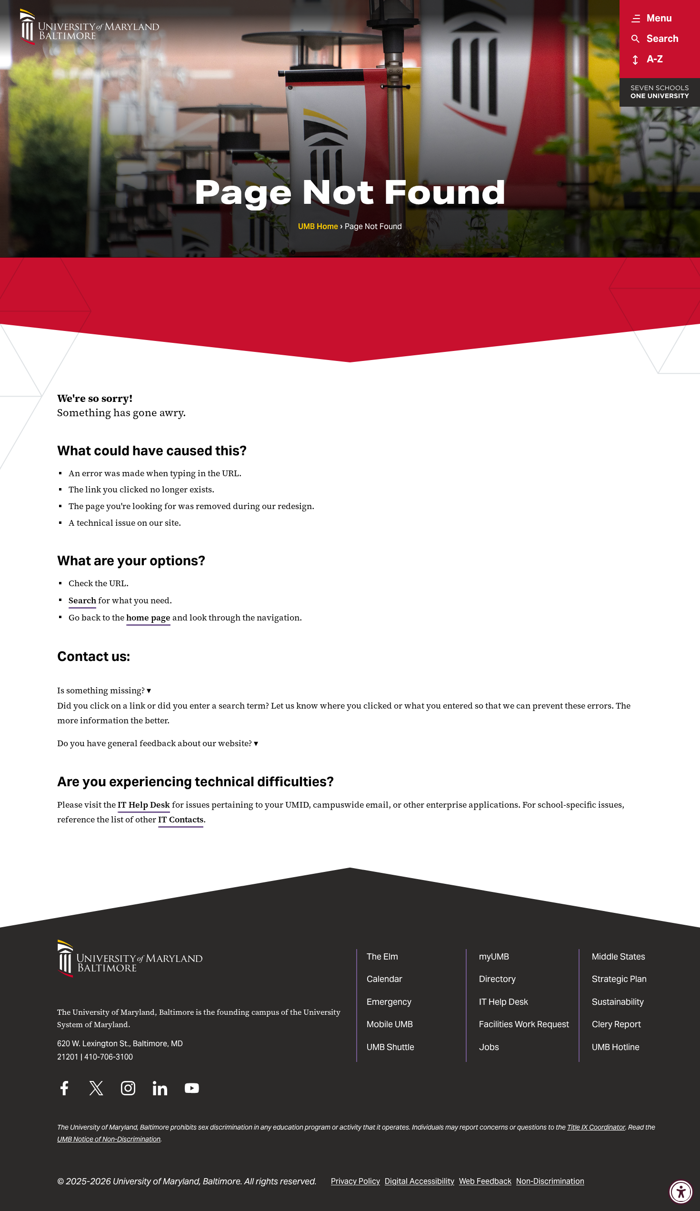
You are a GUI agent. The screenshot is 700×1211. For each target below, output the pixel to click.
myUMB (494, 956)
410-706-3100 (108, 1057)
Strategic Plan (619, 978)
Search (82, 600)
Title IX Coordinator (596, 1127)
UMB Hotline (616, 1046)
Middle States (618, 956)
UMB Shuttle (390, 1046)
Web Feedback (485, 1181)
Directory (497, 978)
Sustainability (618, 1001)
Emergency (389, 1001)
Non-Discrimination (550, 1181)
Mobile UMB (390, 1024)
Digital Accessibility (419, 1181)
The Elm (382, 956)
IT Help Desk (144, 805)
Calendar (384, 978)
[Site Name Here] (89, 27)
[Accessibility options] (681, 1192)
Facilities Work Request (524, 1024)
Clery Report (616, 1024)
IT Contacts (180, 819)
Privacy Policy (355, 1181)
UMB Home (318, 226)
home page (148, 617)
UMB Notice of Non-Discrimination (108, 1139)
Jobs (489, 1046)
